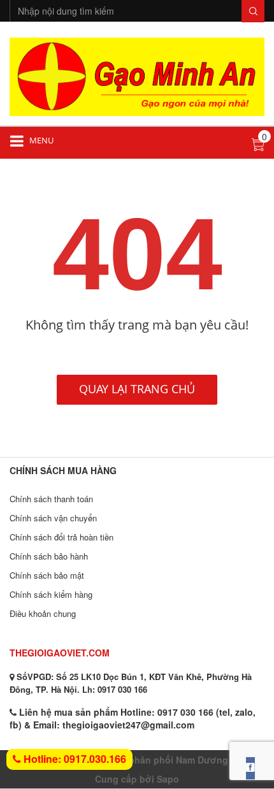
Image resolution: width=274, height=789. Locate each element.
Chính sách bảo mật (47, 575)
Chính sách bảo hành (49, 556)
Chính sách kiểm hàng (51, 594)
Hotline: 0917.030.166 (73, 758)
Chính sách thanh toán (51, 499)
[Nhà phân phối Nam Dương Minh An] (137, 75)
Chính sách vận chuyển (53, 518)
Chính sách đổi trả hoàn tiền (61, 537)
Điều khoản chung (43, 613)
